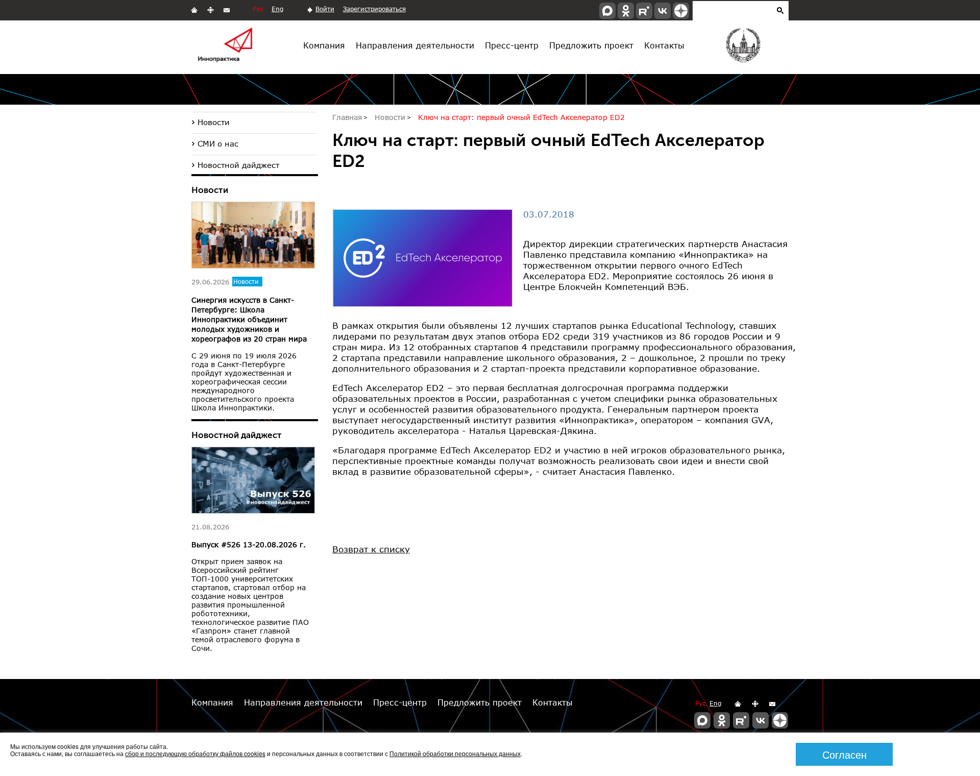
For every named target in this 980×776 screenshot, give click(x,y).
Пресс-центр (511, 45)
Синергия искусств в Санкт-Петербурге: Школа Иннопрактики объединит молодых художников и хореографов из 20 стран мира (249, 319)
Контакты (664, 45)
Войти (324, 9)
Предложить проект (591, 45)
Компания (324, 45)
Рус (258, 9)
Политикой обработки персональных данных (455, 753)
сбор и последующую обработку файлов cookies (195, 753)
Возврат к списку (371, 549)
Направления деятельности (415, 45)
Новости (214, 122)
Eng (277, 9)
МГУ (742, 47)
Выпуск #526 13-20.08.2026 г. (248, 544)
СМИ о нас (218, 143)
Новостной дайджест (238, 164)
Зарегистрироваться (374, 9)
